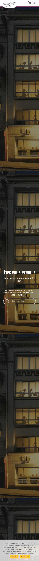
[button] (24, 3)
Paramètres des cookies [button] (25, 553)
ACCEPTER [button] (24, 556)
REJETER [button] (14, 556)
